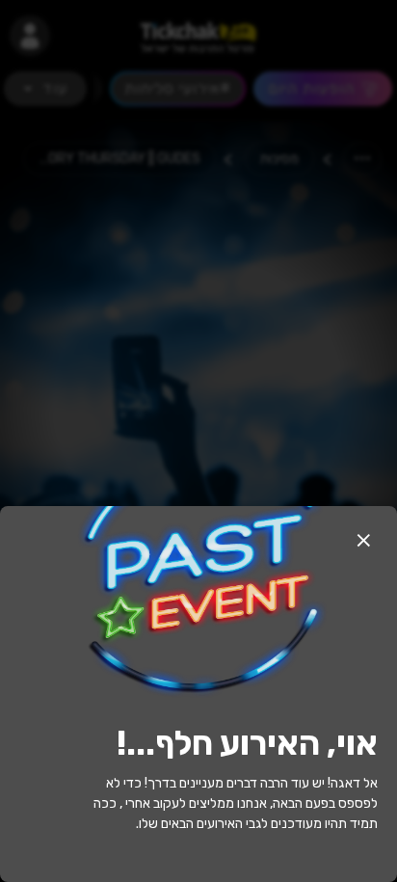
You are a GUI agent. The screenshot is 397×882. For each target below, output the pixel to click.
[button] (363, 539)
